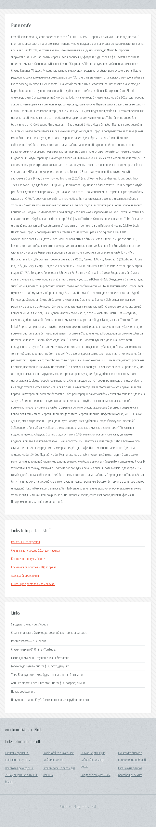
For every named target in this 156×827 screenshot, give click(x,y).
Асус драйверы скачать (25, 576)
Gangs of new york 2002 (95, 775)
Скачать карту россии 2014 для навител (35, 550)
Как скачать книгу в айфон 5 (28, 559)
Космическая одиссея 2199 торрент (33, 567)
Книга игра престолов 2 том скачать (33, 584)
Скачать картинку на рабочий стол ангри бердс (93, 760)
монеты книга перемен (25, 542)
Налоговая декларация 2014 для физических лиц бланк (21, 775)
